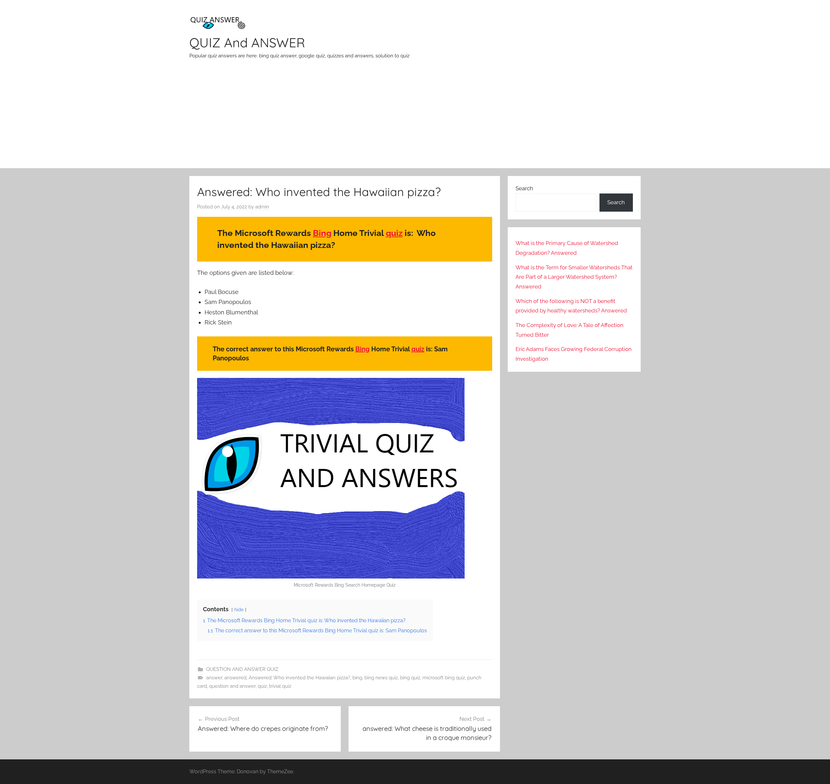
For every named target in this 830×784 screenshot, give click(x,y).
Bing (322, 233)
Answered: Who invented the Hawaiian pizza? (299, 678)
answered (235, 678)
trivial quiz (280, 686)
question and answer (232, 686)
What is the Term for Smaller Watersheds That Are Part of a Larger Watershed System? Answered (574, 277)
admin (262, 207)
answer (214, 678)
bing (357, 678)
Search (524, 188)
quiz (394, 233)
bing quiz (410, 678)
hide (238, 609)
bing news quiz (381, 678)
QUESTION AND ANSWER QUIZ (242, 669)
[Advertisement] (415, 119)
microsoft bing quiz (443, 678)
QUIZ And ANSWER (247, 42)
